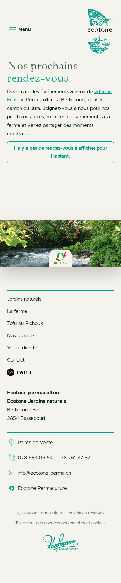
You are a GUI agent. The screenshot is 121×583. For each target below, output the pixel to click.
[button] (20, 29)
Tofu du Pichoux (25, 323)
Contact (16, 359)
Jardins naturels (24, 298)
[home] (101, 31)
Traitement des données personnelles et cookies (60, 523)
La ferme (17, 311)
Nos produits (21, 335)
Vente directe (22, 347)
